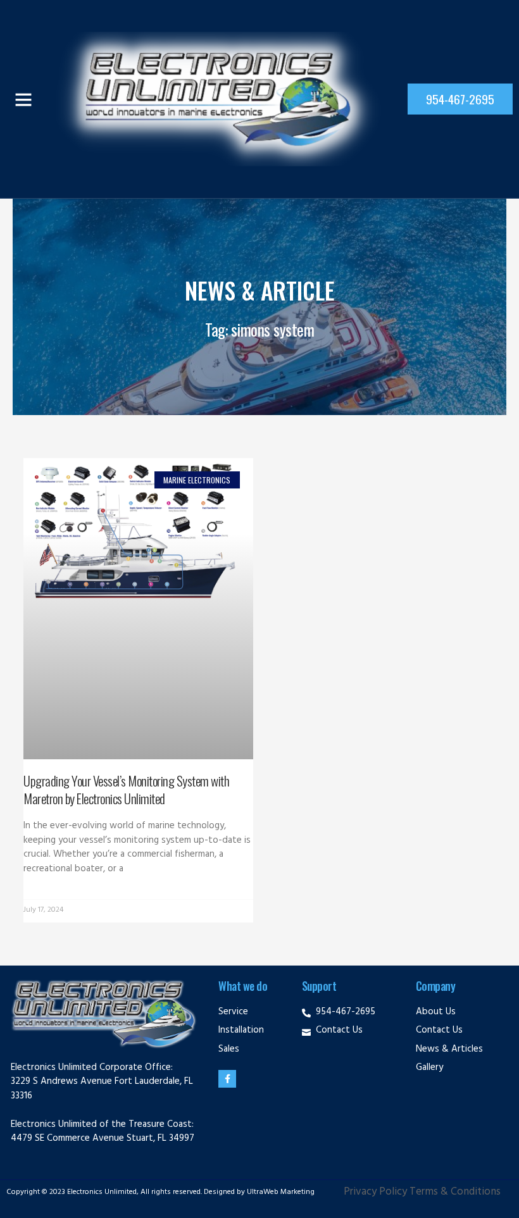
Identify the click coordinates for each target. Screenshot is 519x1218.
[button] (23, 99)
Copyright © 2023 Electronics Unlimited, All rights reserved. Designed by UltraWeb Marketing (160, 1193)
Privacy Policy (375, 1193)
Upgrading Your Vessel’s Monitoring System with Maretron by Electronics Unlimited (126, 789)
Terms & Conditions (455, 1193)
